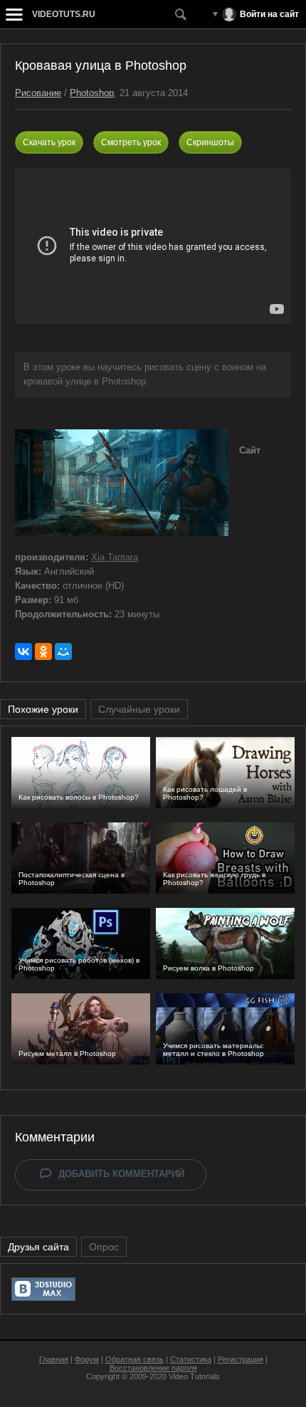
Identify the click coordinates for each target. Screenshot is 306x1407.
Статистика (190, 1359)
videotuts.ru (63, 14)
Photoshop (92, 93)
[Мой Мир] (63, 651)
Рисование (38, 93)
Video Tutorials (194, 1376)
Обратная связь (134, 1359)
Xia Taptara (114, 557)
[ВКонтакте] (23, 651)
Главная (53, 1359)
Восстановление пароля (153, 1368)
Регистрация (240, 1359)
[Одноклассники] (43, 651)
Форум (87, 1359)
